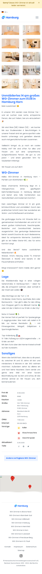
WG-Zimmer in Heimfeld (20, 526)
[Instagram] (21, 556)
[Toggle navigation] (37, 17)
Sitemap (21, 550)
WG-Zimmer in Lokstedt (20, 534)
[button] (5, 12)
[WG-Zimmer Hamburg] (10, 17)
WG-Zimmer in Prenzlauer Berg (21, 537)
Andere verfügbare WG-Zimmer (21, 458)
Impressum (18, 547)
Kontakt (8, 547)
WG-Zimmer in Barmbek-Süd (20, 515)
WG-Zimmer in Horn (20, 530)
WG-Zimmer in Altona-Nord (20, 512)
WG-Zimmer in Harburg (21, 523)
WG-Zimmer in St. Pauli (21, 541)
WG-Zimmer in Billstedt (21, 519)
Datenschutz (31, 547)
